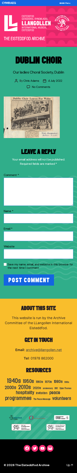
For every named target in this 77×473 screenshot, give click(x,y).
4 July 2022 (55, 81)
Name (8, 211)
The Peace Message (41, 399)
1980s (58, 381)
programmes (18, 398)
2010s (24, 387)
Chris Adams (31, 81)
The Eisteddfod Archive (32, 465)
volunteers (61, 398)
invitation (41, 393)
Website (9, 246)
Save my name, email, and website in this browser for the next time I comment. (40, 266)
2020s (37, 388)
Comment (11, 175)
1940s (14, 380)
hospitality (25, 392)
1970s (48, 381)
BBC (56, 388)
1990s (66, 382)
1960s (39, 381)
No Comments (41, 87)
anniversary (48, 388)
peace (54, 392)
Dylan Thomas (65, 388)
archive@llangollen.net (44, 350)
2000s (10, 387)
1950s (28, 381)
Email (8, 228)
